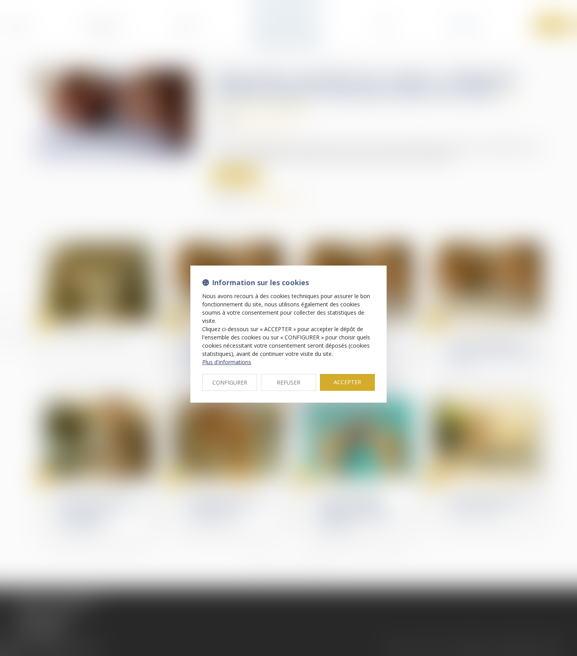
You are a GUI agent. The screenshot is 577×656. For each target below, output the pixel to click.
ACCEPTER (347, 382)
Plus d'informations (226, 362)
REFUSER (288, 382)
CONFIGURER (229, 382)
